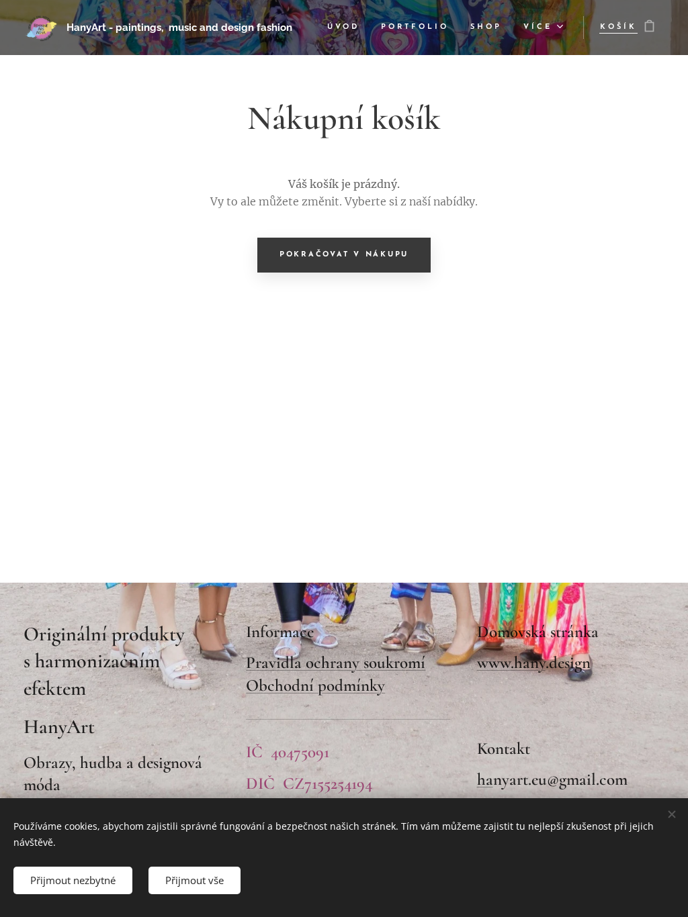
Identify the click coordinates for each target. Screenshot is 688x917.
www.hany (511, 663)
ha (485, 779)
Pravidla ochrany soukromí (335, 663)
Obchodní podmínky (315, 685)
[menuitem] (347, 27)
